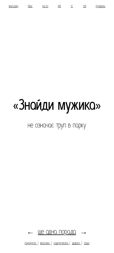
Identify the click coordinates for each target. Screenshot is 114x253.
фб (59, 6)
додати (76, 243)
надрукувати (61, 243)
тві (84, 6)
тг (72, 6)
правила (100, 6)
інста (45, 6)
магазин (13, 6)
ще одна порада (57, 231)
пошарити (31, 243)
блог (30, 6)
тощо (86, 243)
